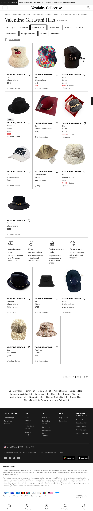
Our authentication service (30, 426)
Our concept (9, 417)
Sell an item (46, 427)
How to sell (46, 417)
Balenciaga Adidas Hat (21, 394)
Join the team (81, 430)
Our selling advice (46, 422)
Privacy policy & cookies (54, 452)
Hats (56, 14)
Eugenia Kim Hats (72, 394)
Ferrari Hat (30, 390)
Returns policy (28, 433)
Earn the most (76, 249)
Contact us (63, 421)
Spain (40, 496)
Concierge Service (8, 422)
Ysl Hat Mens (60, 390)
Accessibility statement (12, 452)
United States (25, 496)
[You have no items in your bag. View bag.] (88, 7)
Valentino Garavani (21, 14)
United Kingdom (14, 496)
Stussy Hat (75, 397)
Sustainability (81, 423)
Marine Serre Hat (18, 397)
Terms (40, 452)
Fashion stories (82, 433)
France (5, 496)
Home (7, 14)
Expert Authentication (35, 251)
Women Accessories (42, 14)
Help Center (63, 417)
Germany (34, 496)
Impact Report (81, 426)
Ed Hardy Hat (15, 390)
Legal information (29, 452)
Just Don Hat (44, 390)
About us (79, 419)
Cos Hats (55, 394)
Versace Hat (76, 390)
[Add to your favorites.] (29, 74)
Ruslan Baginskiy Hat (56, 397)
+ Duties (70, 85)
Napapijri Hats (36, 397)
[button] (88, 7)
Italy (45, 496)
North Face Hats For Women (37, 400)
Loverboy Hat (41, 394)
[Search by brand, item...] (5, 7)
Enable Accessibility (9, 2)
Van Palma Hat (62, 400)
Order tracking (28, 418)
